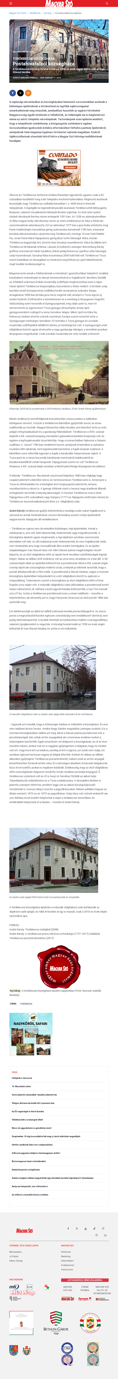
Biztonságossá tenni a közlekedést (29, 1161)
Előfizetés (66, 1252)
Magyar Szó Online (17, 13)
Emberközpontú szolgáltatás (26, 1170)
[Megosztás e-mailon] (28, 93)
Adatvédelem (67, 1260)
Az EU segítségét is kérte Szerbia (28, 1111)
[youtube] (85, 1228)
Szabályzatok (67, 1265)
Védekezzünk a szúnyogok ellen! (27, 1120)
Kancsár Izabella (29, 78)
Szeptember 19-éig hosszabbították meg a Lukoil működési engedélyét (46, 1136)
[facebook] (68, 1228)
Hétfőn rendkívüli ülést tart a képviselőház (32, 1145)
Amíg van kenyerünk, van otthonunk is (30, 1186)
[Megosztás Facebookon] (12, 93)
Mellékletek (35, 13)
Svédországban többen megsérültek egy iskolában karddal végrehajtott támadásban (52, 1178)
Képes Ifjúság (15, 1260)
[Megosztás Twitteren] (20, 93)
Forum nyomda (85, 1289)
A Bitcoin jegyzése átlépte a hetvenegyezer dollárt (36, 1153)
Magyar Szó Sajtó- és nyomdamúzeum (102, 1290)
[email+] (105, 1235)
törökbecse (26, 1004)
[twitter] (77, 1228)
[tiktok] (94, 1228)
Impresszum (67, 1269)
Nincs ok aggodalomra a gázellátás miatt (32, 1128)
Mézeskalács (15, 1252)
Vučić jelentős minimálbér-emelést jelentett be (34, 1095)
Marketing (66, 1256)
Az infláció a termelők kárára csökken (30, 1195)
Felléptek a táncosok (22, 1078)
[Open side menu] (10, 3)
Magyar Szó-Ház (67, 1289)
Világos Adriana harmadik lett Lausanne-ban (33, 1103)
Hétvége (48, 13)
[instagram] (103, 1228)
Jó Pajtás (13, 1256)
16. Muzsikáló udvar (21, 1086)
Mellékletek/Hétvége (23, 52)
